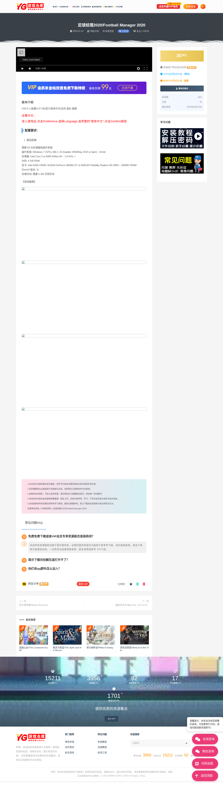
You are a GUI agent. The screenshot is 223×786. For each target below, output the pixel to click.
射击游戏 (69, 752)
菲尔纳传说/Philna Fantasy (100, 647)
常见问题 (119, 7)
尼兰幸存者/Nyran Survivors (33, 605)
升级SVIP (191, 67)
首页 (55, 7)
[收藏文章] (130, 584)
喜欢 (83, 584)
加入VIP (111, 719)
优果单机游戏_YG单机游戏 (39, 508)
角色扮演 (69, 741)
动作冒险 (69, 747)
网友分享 (33, 583)
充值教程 (102, 747)
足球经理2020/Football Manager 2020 (70, 508)
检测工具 (102, 752)
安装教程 (102, 741)
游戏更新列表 (97, 7)
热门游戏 (77, 7)
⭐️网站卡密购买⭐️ (108, 7)
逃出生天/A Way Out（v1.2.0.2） (132, 605)
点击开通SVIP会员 (169, 6)
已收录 (124, 31)
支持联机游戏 (86, 7)
